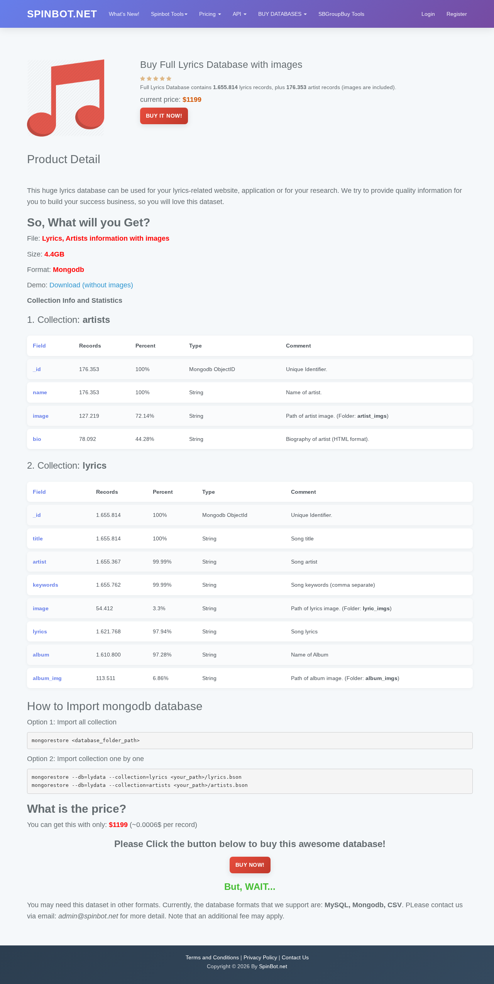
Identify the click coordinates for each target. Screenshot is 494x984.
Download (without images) (91, 285)
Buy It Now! (164, 116)
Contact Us (295, 957)
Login (428, 14)
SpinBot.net (273, 966)
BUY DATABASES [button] (280, 14)
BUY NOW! (250, 865)
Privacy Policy (260, 957)
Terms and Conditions (212, 957)
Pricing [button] (208, 14)
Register (457, 14)
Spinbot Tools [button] (167, 14)
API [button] (238, 14)
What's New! (124, 14)
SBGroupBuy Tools (341, 14)
